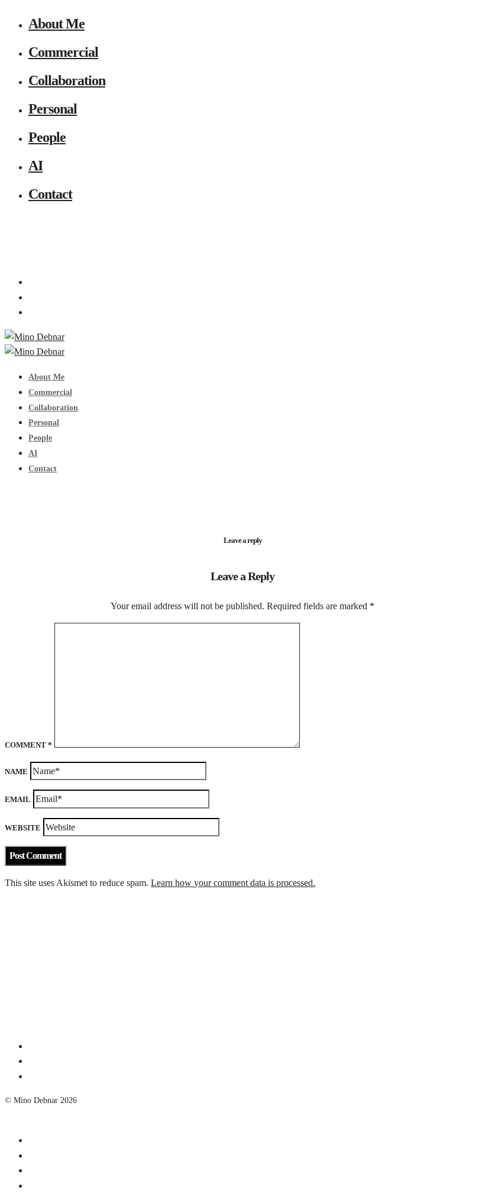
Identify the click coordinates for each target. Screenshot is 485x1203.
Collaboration (66, 80)
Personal (52, 109)
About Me (56, 23)
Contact (50, 194)
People (47, 137)
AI (35, 165)
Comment (28, 744)
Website (23, 827)
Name (16, 771)
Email (18, 799)
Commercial (63, 52)
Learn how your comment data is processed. (233, 883)
